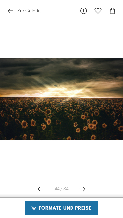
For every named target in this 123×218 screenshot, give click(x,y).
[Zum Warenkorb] (112, 11)
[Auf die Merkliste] (98, 11)
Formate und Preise (64, 208)
